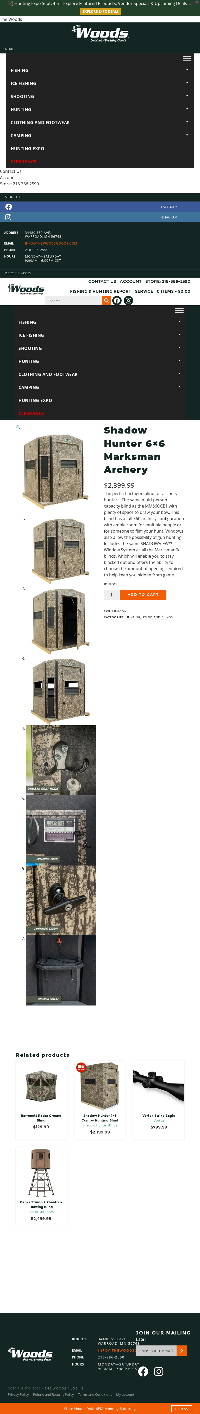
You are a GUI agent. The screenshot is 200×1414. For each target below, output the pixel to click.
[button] (18, 427)
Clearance (23, 161)
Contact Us (11, 171)
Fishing (20, 70)
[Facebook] (100, 207)
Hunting (21, 109)
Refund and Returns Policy (53, 1394)
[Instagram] (100, 217)
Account (8, 177)
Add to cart (143, 595)
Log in (77, 1388)
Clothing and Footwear (40, 122)
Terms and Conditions (95, 1394)
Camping (21, 135)
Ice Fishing (23, 83)
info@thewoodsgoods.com (51, 243)
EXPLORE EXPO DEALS (100, 11)
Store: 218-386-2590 (19, 184)
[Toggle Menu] (187, 58)
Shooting (22, 96)
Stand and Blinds (157, 617)
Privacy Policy (18, 1394)
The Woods (55, 1388)
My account (125, 1394)
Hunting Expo (27, 148)
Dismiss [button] (181, 1409)
